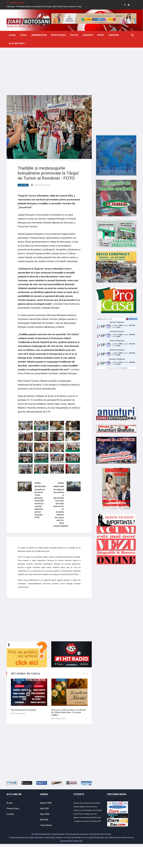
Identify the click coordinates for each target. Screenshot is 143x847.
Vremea (99, 319)
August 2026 (46, 803)
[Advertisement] (71, 69)
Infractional (58, 35)
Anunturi (114, 35)
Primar (82, 818)
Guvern (98, 818)
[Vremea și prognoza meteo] (132, 319)
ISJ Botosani (94, 821)
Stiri (93, 814)
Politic (74, 35)
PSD (99, 821)
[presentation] (83, 673)
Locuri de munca (91, 807)
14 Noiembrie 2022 (42, 185)
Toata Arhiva (46, 825)
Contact (10, 814)
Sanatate (88, 35)
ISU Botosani (88, 810)
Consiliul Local (78, 810)
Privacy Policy (13, 808)
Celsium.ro (123, 368)
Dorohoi (99, 810)
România (76, 807)
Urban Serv (85, 821)
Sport (100, 35)
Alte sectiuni (16, 43)
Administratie (39, 35)
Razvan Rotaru (95, 803)
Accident (87, 818)
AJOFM (93, 818)
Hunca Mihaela (85, 803)
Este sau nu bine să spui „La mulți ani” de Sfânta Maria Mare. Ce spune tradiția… (68, 712)
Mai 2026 (44, 819)
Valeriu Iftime (78, 814)
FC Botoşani (87, 814)
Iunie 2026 (44, 814)
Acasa (12, 35)
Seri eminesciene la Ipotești (23, 710)
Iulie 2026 (44, 808)
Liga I (94, 810)
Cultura (23, 185)
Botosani (83, 807)
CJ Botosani (78, 821)
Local (23, 35)
